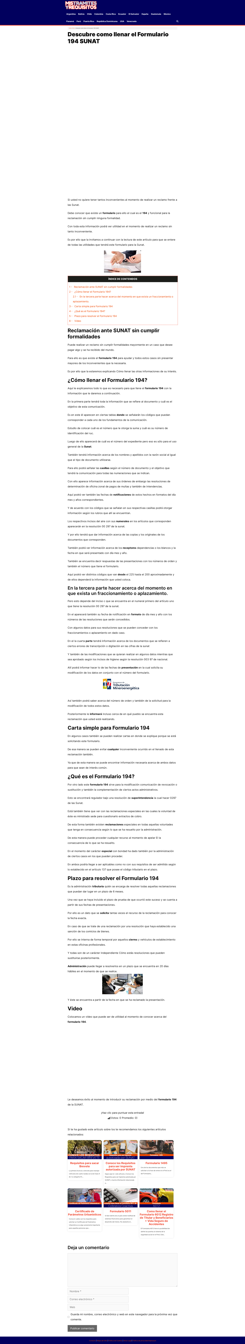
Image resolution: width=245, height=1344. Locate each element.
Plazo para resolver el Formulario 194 (93, 316)
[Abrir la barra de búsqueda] (177, 21)
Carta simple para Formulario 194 (91, 306)
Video (75, 320)
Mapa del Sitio (102, 1341)
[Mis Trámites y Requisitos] (81, 5)
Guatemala (156, 14)
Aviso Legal (128, 1341)
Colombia (98, 14)
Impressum (152, 1341)
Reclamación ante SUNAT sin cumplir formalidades (100, 286)
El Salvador (134, 14)
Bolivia (81, 14)
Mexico (167, 14)
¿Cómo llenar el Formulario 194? (90, 291)
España (145, 14)
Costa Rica (111, 14)
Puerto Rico (88, 21)
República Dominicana (107, 21)
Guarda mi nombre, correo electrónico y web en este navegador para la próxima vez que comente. (124, 1317)
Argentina (71, 14)
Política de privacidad (140, 1341)
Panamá (70, 21)
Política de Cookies (115, 1341)
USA (122, 21)
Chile (89, 14)
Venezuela (132, 21)
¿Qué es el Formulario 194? (87, 311)
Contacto (92, 1341)
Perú (79, 21)
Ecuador (122, 14)
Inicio (70, 28)
